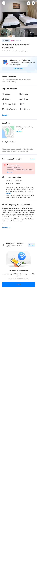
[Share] (33, 3)
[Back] (3, 3)
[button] (8, 132)
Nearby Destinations (9, 142)
